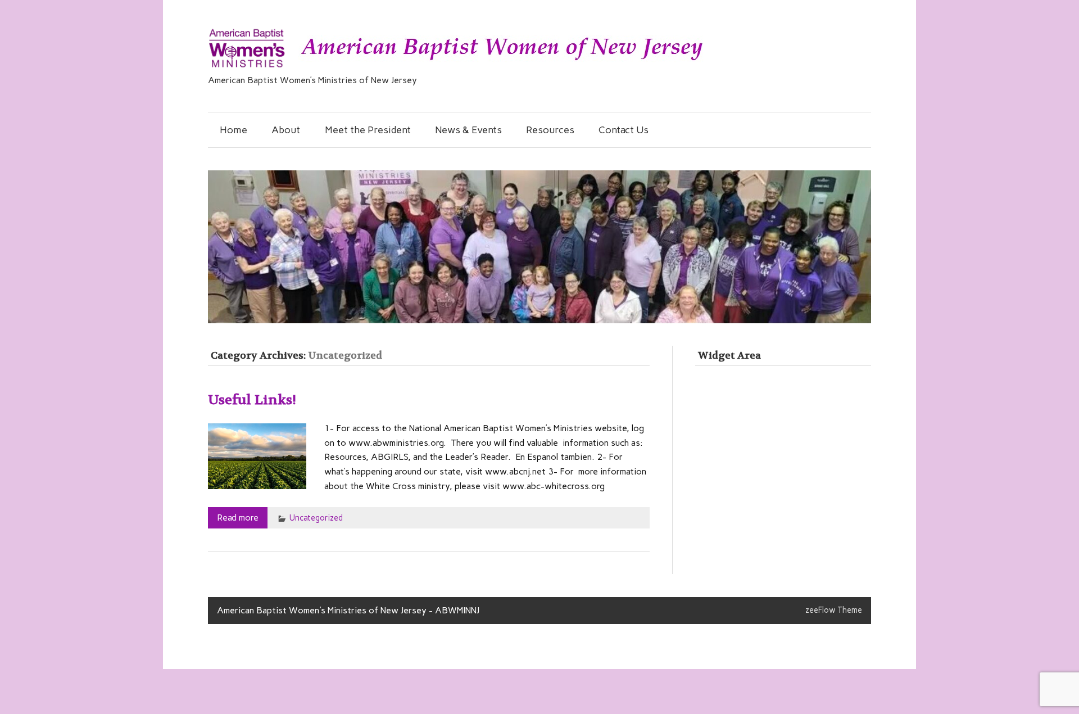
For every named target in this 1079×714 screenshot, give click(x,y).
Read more (238, 517)
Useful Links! (252, 400)
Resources (550, 129)
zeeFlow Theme (833, 610)
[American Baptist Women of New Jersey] (457, 67)
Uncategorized (316, 518)
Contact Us (624, 129)
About (285, 129)
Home (233, 129)
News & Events (468, 129)
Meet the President (368, 129)
